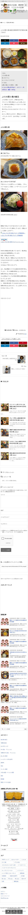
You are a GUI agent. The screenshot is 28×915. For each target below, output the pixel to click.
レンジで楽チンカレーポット (9, 873)
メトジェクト (20, 870)
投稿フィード (4, 893)
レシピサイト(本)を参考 (6, 759)
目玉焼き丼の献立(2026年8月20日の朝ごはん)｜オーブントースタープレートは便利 (18, 675)
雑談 (2, 775)
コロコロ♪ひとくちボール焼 (8, 865)
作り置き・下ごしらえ (6, 749)
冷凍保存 (4, 876)
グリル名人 (17, 862)
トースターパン (22, 330)
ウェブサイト (4, 523)
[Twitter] (5, 40)
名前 (2, 510)
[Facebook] (14, 40)
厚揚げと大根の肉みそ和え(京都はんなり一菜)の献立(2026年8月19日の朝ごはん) (18, 697)
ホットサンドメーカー (7, 870)
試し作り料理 (4, 756)
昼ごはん (10, 878)
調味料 (2, 762)
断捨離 (2, 779)
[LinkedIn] (5, 43)
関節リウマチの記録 (6, 782)
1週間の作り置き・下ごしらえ (8, 752)
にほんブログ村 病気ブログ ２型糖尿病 (12, 235)
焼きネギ (24, 878)
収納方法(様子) (13, 876)
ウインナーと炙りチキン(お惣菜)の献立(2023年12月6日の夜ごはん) (18, 406)
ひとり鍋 (4, 862)
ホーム (3, 22)
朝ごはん (17, 878)
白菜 (3, 881)
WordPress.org (4, 898)
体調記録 (22, 873)
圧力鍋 (22, 876)
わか (25, 334)
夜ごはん (16, 330)
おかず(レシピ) (4, 746)
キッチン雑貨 (4, 769)
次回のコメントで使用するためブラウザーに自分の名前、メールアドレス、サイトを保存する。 (14, 531)
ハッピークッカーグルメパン (9, 867)
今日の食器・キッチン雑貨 (7, 772)
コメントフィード (5, 896)
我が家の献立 (11, 22)
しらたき (24, 859)
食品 (2, 766)
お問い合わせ (4, 1)
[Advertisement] (14, 314)
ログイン (3, 891)
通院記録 (16, 881)
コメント (3, 494)
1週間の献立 (4, 743)
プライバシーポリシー (21, 1)
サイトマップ (12, 1)
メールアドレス (5, 517)
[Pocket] (14, 43)
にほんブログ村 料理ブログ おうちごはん (12, 242)
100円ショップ (5, 859)
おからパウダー (15, 859)
